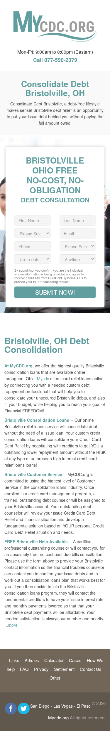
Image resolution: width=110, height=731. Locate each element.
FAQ (24, 669)
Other (55, 678)
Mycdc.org (58, 717)
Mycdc (43, 378)
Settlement (64, 669)
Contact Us (90, 669)
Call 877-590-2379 (55, 60)
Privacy (41, 669)
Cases (75, 660)
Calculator (54, 660)
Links (14, 660)
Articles (32, 660)
